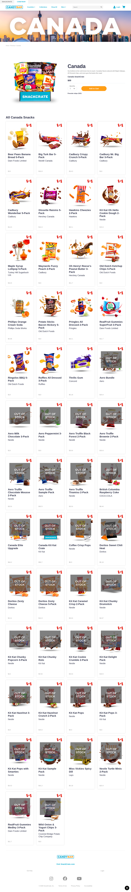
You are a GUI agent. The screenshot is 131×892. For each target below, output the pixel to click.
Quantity (72, 86)
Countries (30, 7)
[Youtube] (79, 878)
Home (7, 45)
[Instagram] (51, 878)
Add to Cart (94, 89)
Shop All (54, 7)
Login (102, 871)
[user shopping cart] (123, 7)
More (63, 7)
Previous (12, 45)
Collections (43, 7)
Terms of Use (62, 886)
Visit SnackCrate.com (65, 864)
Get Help (29, 871)
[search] (101, 7)
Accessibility (88, 886)
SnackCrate (7, 1)
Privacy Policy (75, 886)
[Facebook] (65, 878)
